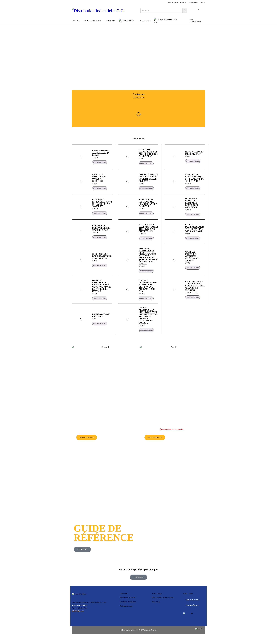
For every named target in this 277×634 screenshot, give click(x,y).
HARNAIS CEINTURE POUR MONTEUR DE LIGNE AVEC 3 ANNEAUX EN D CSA (147, 285)
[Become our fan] (73, 630)
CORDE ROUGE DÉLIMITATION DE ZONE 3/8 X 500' (101, 256)
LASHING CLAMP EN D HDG (101, 315)
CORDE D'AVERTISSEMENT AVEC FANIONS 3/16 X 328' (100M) (194, 228)
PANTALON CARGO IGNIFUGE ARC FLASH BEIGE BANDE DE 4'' (148, 152)
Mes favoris (156, 602)
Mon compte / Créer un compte (162, 597)
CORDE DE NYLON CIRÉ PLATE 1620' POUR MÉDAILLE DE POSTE (148, 177)
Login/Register (193, 10)
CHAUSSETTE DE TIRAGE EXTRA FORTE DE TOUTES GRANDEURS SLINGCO (195, 285)
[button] (99, 162)
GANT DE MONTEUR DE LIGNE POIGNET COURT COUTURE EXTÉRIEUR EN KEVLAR (101, 285)
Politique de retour (126, 606)
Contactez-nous (193, 2)
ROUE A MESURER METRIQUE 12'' (194, 153)
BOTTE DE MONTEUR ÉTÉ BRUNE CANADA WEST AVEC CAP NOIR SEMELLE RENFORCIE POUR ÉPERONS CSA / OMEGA (148, 256)
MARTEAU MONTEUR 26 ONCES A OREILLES (99, 177)
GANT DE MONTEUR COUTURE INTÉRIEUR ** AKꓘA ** (192, 256)
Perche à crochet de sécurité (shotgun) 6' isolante (101, 153)
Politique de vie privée (127, 597)
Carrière (183, 2)
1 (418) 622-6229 (195, 21)
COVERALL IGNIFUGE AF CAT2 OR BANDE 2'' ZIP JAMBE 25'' (102, 203)
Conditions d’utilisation (128, 602)
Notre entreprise (173, 2)
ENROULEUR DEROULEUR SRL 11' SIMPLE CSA (101, 228)
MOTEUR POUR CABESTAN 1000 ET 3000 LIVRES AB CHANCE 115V (148, 228)
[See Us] (78, 630)
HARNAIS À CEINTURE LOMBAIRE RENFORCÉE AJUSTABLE (191, 202)
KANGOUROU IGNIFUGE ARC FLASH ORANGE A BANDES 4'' (148, 203)
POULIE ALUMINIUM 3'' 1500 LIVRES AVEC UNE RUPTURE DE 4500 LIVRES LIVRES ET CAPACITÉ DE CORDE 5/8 (148, 315)
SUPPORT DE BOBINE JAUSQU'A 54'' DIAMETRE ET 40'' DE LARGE (194, 177)
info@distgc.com (78, 611)
